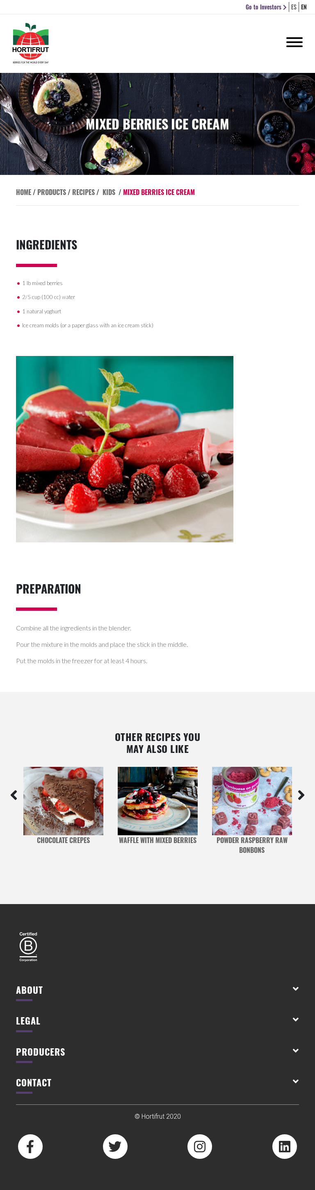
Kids (109, 192)
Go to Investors (264, 6)
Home (23, 192)
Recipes (83, 192)
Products (51, 192)
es (294, 6)
